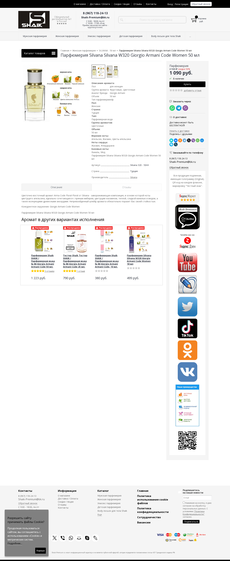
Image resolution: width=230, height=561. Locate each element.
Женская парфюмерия (109, 499)
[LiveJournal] (176, 144)
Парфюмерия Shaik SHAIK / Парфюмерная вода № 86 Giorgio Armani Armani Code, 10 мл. (107, 261)
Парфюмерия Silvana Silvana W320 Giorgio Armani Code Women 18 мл (139, 259)
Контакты (151, 4)
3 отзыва (49, 271)
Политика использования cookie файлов (152, 499)
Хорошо (40, 550)
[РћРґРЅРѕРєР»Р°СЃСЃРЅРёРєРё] (180, 140)
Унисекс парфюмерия (108, 503)
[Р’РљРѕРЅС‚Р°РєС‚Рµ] (176, 140)
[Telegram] (184, 140)
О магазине (80, 4)
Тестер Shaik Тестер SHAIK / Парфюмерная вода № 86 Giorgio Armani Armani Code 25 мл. (75, 261)
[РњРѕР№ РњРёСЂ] (202, 140)
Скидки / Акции (122, 4)
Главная (142, 491)
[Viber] (193, 140)
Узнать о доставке (179, 130)
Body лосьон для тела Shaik (112, 510)
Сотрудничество (149, 517)
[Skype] (171, 144)
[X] (189, 140)
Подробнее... (15, 543)
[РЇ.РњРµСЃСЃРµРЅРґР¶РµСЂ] (171, 140)
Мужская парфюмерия (109, 495)
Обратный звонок (201, 4)
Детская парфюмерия (109, 507)
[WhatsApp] (197, 140)
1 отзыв (81, 271)
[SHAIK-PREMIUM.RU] (34, 20)
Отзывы (137, 4)
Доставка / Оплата (100, 4)
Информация (67, 491)
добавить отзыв (192, 90)
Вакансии (144, 522)
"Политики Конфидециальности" (193, 513)
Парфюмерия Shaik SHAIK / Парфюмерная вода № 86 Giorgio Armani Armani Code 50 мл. (43, 261)
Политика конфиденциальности (153, 510)
